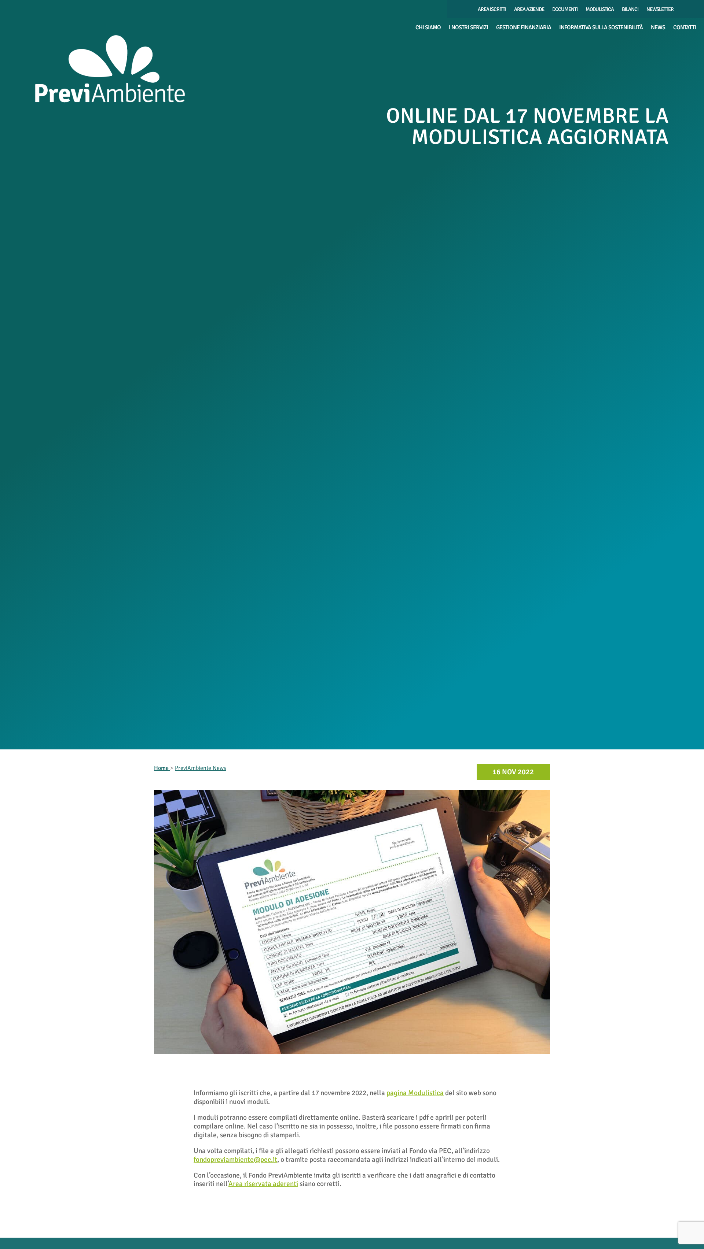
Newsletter (660, 9)
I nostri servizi (468, 28)
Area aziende (529, 9)
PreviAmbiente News (200, 768)
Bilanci (630, 9)
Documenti (565, 9)
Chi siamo (428, 28)
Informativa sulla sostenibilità (601, 28)
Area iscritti (492, 9)
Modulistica (600, 9)
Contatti (684, 28)
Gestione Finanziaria (523, 28)
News (658, 28)
